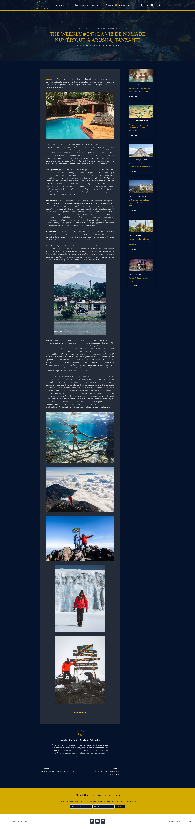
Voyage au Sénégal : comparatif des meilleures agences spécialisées (140, 127)
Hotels (137, 85)
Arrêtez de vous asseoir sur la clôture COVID (57, 770)
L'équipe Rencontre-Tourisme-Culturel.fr (91, 46)
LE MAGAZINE (61, 5)
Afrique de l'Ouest (141, 121)
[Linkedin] (152, 5)
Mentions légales (16, 821)
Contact (25, 821)
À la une (77, 5)
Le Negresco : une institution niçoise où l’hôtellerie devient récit (140, 203)
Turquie (138, 235)
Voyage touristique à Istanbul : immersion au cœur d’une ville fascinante (140, 242)
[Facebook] (142, 5)
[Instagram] (147, 5)
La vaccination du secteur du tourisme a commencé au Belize (105, 771)
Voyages (145, 160)
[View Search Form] (159, 5)
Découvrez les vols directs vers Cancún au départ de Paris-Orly (140, 165)
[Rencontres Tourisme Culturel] (42, 5)
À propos (132, 5)
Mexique (138, 160)
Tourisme (97, 24)
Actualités (86, 5)
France (137, 196)
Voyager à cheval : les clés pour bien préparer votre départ (140, 279)
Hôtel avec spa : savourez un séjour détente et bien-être (139, 90)
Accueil (69, 28)
